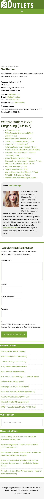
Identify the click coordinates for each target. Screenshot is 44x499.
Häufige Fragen (8, 495)
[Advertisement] (22, 44)
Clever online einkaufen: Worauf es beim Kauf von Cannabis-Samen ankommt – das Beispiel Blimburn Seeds (20, 470)
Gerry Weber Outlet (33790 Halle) (14, 374)
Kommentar (6, 268)
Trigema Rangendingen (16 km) (16, 177)
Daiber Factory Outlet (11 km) (16, 152)
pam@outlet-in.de (10, 235)
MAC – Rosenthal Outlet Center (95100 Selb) (18, 414)
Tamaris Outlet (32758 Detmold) (13, 369)
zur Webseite (14, 107)
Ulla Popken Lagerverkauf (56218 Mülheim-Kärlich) (20, 384)
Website (4, 317)
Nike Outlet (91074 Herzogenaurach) (15, 409)
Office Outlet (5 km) (12, 138)
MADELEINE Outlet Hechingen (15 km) (19, 171)
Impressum (34, 498)
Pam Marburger (15, 193)
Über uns (26, 495)
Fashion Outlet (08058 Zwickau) (13, 359)
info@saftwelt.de (13, 105)
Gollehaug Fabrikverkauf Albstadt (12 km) (20, 155)
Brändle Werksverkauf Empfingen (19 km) (20, 185)
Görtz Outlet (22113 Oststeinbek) (14, 364)
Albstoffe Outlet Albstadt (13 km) (18, 166)
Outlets (22, 8)
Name (4, 292)
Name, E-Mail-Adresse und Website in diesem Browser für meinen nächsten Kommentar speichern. (20, 333)
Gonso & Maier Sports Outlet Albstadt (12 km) (22, 157)
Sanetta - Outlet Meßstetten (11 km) (19, 149)
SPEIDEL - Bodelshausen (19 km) (17, 182)
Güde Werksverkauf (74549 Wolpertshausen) (18, 399)
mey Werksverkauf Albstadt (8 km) (18, 146)
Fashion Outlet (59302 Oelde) (12, 389)
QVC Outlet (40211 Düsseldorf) (13, 379)
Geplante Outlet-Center (20, 498)
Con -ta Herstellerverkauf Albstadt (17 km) (21, 180)
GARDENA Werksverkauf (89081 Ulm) (15, 404)
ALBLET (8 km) (11, 143)
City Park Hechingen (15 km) (16, 174)
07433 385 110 (14, 102)
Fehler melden (19, 110)
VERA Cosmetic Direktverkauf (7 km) (19, 141)
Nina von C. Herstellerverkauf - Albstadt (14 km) (23, 169)
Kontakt (18, 495)
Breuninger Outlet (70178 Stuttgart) (15, 394)
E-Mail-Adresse (7, 304)
